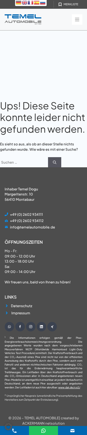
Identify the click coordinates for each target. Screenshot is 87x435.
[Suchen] (54, 162)
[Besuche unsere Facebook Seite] (20, 326)
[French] (31, 2)
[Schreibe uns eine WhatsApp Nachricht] (9, 326)
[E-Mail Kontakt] (43, 430)
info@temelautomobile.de (32, 227)
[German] (19, 2)
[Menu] (77, 19)
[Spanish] (37, 2)
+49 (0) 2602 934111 (26, 214)
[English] (25, 2)
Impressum (20, 313)
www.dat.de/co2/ (69, 387)
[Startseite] (23, 19)
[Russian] (43, 2)
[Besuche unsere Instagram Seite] (30, 326)
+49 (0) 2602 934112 (27, 220)
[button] (8, 426)
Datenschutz (21, 305)
